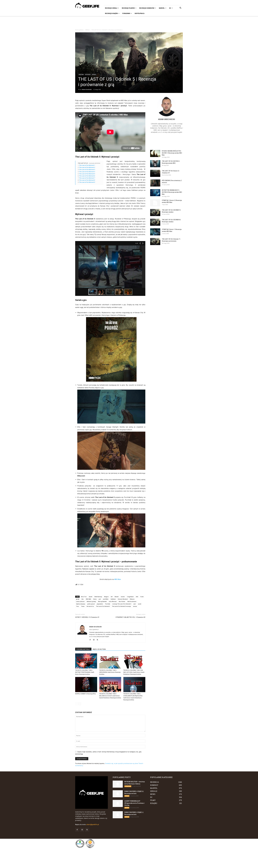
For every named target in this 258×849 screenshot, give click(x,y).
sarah (139, 604)
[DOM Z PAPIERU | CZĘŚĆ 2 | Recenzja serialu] (118, 793)
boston (123, 596)
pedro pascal (91, 604)
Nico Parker (122, 601)
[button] (180, 8)
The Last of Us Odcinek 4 (87, 172)
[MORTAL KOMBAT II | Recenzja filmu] (86, 684)
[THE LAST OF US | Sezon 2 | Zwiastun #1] (155, 173)
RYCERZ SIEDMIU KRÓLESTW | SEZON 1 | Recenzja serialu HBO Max (172, 153)
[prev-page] (76, 704)
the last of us (90, 606)
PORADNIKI (126, 13)
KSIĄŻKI (127, 807)
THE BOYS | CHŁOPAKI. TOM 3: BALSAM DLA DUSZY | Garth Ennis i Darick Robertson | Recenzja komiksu (110, 696)
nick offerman (113, 601)
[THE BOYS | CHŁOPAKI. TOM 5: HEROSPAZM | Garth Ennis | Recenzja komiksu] (110, 661)
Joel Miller (106, 599)
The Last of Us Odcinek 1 (87, 165)
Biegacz (106, 596)
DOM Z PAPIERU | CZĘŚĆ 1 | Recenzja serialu (133, 813)
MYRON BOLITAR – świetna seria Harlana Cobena (134, 783)
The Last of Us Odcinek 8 (87, 180)
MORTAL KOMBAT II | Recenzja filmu (85, 694)
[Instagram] (94, 640)
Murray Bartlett (102, 601)
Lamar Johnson (80, 601)
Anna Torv (84, 596)
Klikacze (132, 599)
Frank (142, 596)
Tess (77, 606)
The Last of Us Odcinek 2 (87, 167)
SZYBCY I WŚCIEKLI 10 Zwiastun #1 (87, 617)
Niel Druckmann (131, 601)
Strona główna (79, 30)
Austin (90, 596)
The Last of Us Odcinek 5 (87, 174)
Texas (82, 606)
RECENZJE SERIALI (111, 8)
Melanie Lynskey (91, 601)
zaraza (135, 606)
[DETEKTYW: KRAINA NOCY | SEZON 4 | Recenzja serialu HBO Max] (155, 192)
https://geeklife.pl (94, 629)
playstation (100, 604)
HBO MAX (81, 74)
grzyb (77, 599)
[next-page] (79, 704)
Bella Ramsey (98, 596)
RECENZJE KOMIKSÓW (146, 8)
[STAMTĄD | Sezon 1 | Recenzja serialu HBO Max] (155, 231)
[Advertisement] (129, 23)
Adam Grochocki (87, 89)
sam (134, 604)
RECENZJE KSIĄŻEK (111, 13)
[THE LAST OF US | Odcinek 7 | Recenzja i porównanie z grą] (155, 241)
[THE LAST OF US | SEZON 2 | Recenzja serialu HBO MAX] (155, 163)
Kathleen (113, 599)
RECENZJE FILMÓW (128, 8)
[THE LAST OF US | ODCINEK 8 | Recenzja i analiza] (155, 222)
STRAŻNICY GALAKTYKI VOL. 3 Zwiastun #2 (130, 617)
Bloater (117, 596)
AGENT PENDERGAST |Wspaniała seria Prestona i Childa (134, 803)
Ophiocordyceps (80, 604)
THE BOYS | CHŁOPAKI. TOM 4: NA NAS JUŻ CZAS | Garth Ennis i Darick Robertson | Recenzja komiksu (133, 672)
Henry (95, 599)
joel (100, 599)
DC (170, 8)
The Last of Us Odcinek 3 (87, 169)
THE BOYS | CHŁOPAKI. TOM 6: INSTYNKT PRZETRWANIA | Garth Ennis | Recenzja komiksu (84, 672)
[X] (98, 640)
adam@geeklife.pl (92, 824)
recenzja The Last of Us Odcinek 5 (121, 604)
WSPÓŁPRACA (139, 13)
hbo (83, 599)
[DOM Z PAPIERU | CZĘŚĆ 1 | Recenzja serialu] (118, 814)
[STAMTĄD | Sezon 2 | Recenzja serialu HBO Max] (155, 202)
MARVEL (162, 8)
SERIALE (87, 30)
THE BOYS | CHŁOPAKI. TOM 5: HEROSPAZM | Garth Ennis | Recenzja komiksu (110, 672)
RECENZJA (87, 74)
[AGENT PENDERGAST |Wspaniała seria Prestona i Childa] (118, 803)
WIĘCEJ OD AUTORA (99, 649)
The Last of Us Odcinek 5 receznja (121, 606)
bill (111, 596)
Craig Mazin (130, 596)
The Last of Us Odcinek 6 (87, 176)
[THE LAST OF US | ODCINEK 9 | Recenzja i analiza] (155, 212)
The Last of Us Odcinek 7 (87, 178)
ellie (137, 596)
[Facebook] (91, 640)
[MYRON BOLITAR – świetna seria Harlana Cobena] (118, 784)
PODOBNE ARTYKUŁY (83, 649)
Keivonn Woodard (123, 599)
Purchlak (107, 604)
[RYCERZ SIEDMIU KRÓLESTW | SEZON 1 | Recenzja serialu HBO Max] (155, 153)
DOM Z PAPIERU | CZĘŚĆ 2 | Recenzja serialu (134, 792)
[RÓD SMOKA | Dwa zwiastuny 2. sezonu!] (155, 183)
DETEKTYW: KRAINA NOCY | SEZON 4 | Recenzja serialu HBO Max (172, 192)
